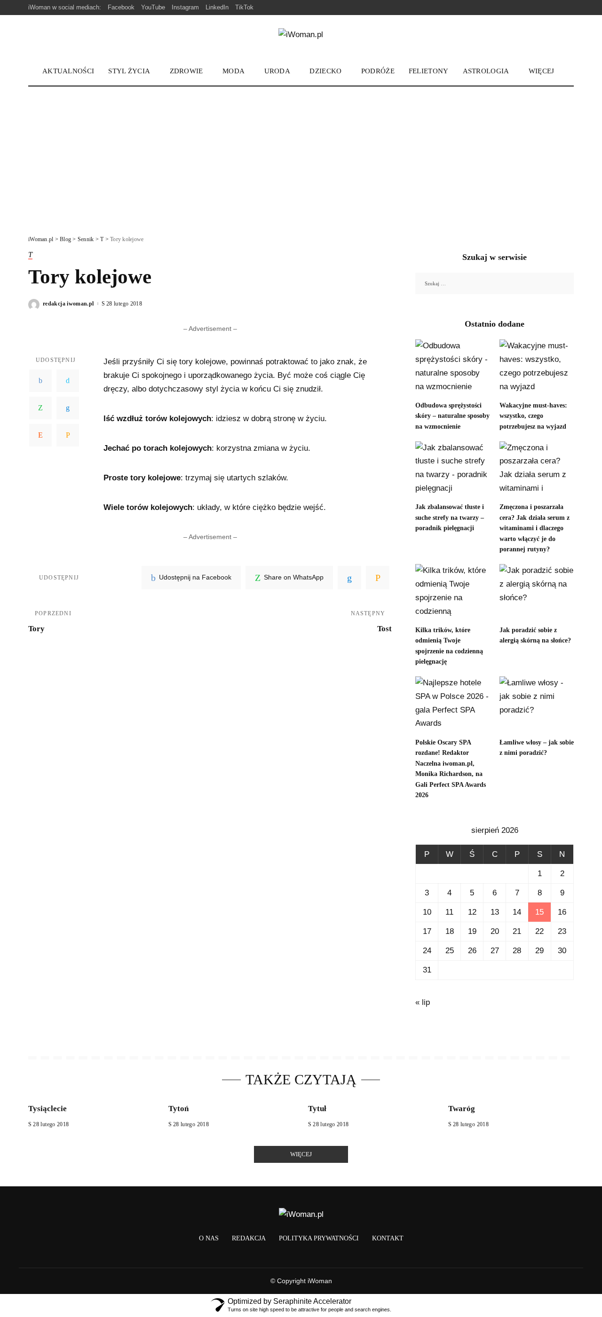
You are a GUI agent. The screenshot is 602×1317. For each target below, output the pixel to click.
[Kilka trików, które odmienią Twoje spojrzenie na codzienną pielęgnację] (452, 592)
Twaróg (461, 1108)
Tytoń (178, 1108)
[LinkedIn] (67, 408)
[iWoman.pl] (300, 36)
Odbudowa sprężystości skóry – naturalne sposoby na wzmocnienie (452, 416)
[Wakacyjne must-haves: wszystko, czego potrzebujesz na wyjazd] (536, 367)
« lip (422, 1002)
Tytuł (317, 1108)
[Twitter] (67, 381)
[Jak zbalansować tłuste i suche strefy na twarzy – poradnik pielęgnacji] (452, 469)
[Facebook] (40, 381)
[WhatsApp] (40, 408)
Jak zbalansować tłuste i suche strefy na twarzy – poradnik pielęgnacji (449, 517)
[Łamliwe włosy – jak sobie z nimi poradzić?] (536, 704)
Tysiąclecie (47, 1108)
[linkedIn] (349, 577)
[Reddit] (40, 435)
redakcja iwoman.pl (68, 303)
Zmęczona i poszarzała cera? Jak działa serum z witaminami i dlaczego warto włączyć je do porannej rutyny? (534, 528)
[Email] (67, 435)
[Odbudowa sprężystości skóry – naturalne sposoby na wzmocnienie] (452, 367)
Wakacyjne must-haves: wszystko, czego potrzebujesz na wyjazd (533, 416)
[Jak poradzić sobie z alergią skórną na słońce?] (536, 592)
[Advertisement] (301, 157)
